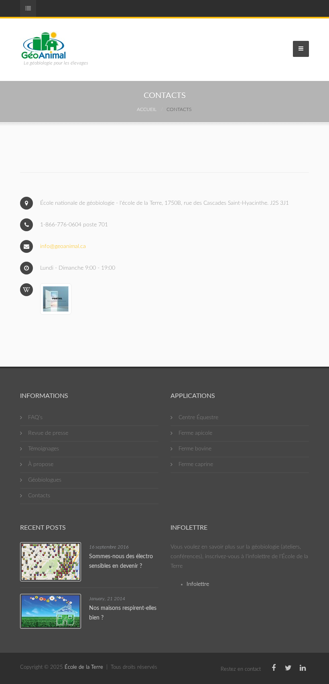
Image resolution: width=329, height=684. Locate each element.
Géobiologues (44, 480)
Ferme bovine (195, 449)
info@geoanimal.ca (63, 246)
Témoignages (43, 449)
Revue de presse (48, 433)
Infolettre (198, 584)
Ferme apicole (195, 433)
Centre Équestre (198, 417)
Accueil (146, 109)
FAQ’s (35, 417)
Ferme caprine (196, 464)
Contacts (39, 495)
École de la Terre (84, 667)
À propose (40, 464)
